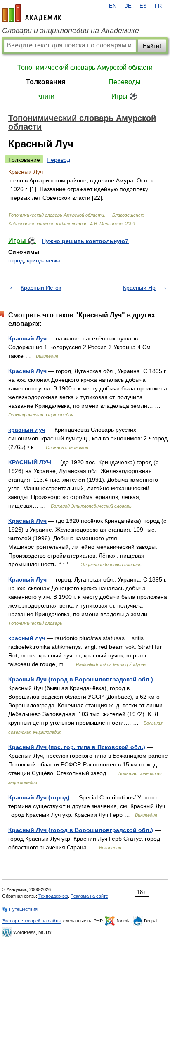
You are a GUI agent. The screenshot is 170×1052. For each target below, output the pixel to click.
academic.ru (31, 13)
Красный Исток (41, 287)
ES (143, 6)
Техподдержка (53, 896)
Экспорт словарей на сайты (31, 920)
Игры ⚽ (124, 96)
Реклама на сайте (89, 896)
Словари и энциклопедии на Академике (70, 30)
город (16, 260)
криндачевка (44, 260)
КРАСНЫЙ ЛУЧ (29, 462)
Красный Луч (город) (39, 797)
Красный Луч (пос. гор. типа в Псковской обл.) (76, 747)
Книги (45, 96)
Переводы (125, 81)
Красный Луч (27, 338)
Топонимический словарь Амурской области (85, 67)
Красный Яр (139, 287)
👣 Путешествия (20, 909)
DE (128, 6)
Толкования (45, 81)
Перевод (58, 159)
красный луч (26, 429)
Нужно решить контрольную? (85, 241)
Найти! (152, 46)
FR (158, 6)
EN (112, 6)
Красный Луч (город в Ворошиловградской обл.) (80, 679)
